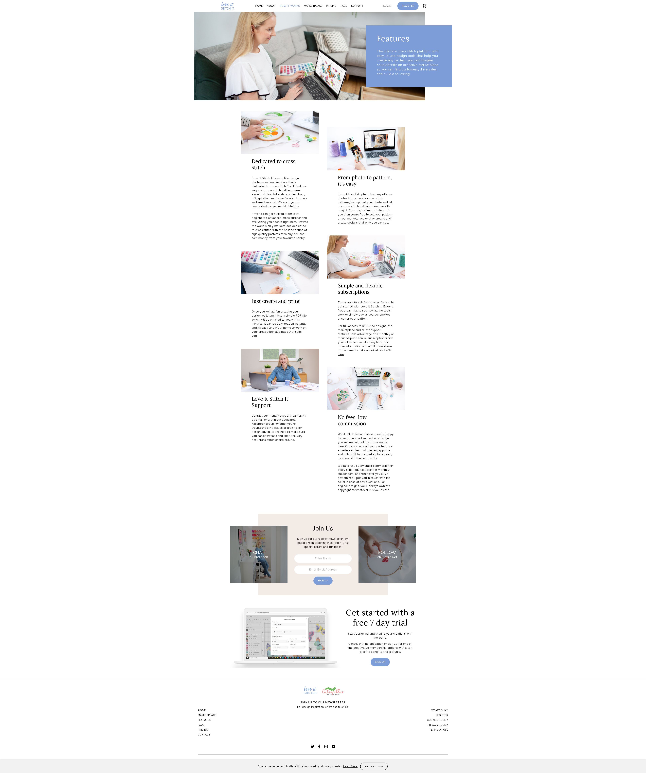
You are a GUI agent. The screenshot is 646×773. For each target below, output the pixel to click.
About (271, 6)
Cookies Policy (437, 720)
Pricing (331, 6)
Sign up (323, 580)
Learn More (350, 766)
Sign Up (380, 662)
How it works (290, 6)
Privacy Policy (438, 725)
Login (387, 6)
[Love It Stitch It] (227, 6)
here (341, 354)
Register (408, 6)
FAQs (344, 6)
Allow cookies (374, 766)
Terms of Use (438, 729)
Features (204, 720)
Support (357, 6)
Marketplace (313, 6)
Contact (204, 734)
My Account (439, 710)
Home (259, 6)
